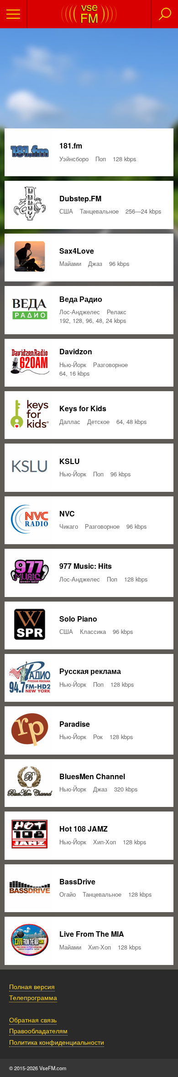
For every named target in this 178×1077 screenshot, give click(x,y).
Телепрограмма (33, 997)
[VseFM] (89, 20)
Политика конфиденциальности (56, 1041)
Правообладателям (38, 1030)
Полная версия (32, 986)
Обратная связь (33, 1019)
